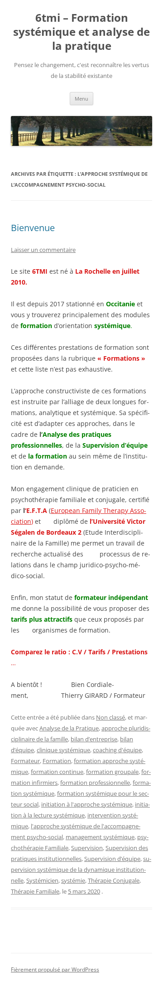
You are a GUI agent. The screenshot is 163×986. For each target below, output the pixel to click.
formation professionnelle (95, 782)
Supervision (87, 848)
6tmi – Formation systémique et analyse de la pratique (81, 32)
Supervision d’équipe (112, 859)
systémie (73, 880)
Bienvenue (33, 228)
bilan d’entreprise (94, 739)
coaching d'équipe (117, 750)
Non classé (110, 717)
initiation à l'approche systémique (86, 804)
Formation (57, 761)
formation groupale (112, 772)
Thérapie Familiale (35, 891)
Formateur (25, 761)
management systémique (100, 837)
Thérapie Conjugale (113, 880)
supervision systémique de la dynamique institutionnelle (81, 869)
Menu (81, 98)
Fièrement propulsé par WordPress (55, 969)
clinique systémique (63, 750)
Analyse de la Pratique (69, 728)
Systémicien (42, 880)
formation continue (57, 772)
